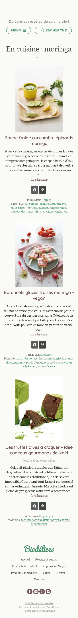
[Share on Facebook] (34, 190)
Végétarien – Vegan (54, 566)
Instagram (36, 591)
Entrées (46, 199)
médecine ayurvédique (35, 519)
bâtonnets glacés (54, 358)
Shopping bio (46, 516)
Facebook (29, 591)
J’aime (46, 572)
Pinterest (42, 591)
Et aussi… (61, 572)
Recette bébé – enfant (24, 566)
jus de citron (18, 207)
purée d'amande (36, 362)
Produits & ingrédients (24, 572)
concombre (31, 203)
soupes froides (58, 207)
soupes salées (19, 211)
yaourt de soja (46, 366)
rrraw (66, 519)
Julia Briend (48, 610)
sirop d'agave (55, 362)
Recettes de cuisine (46, 559)
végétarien (60, 211)
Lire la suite (39, 179)
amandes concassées (29, 358)
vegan (49, 211)
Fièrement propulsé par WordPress (39, 607)
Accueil (25, 559)
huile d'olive (58, 203)
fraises (69, 358)
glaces (9, 362)
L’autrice (39, 579)
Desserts (46, 354)
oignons (43, 207)
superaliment (36, 211)
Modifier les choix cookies (39, 603)
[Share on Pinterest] (42, 190)
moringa (32, 207)
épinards (45, 203)
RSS (48, 591)
